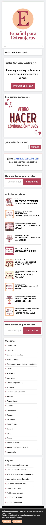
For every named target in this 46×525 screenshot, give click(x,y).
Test (8, 433)
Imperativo (11, 378)
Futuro (9, 369)
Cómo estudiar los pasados (17, 470)
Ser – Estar (11, 420)
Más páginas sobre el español (18, 479)
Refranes (10, 415)
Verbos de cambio (13, 443)
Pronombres (11, 410)
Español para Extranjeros (23, 35)
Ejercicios (10, 350)
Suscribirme (32, 181)
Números (10, 387)
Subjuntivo (11, 429)
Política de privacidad (15, 493)
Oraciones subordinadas (16, 392)
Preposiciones (12, 401)
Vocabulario (11, 452)
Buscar (35, 147)
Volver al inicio (23, 86)
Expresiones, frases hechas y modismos (22, 364)
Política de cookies (14, 488)
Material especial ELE (15, 383)
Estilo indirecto (12, 359)
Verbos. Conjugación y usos (17, 447)
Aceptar (6, 521)
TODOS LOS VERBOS (14, 502)
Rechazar (17, 521)
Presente (10, 406)
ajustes (19, 517)
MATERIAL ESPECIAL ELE (26, 159)
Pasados (10, 397)
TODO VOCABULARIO (15, 498)
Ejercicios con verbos (15, 355)
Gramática (11, 373)
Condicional (11, 346)
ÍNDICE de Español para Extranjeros (20, 474)
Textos (9, 438)
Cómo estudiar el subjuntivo (17, 465)
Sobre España (12, 424)
